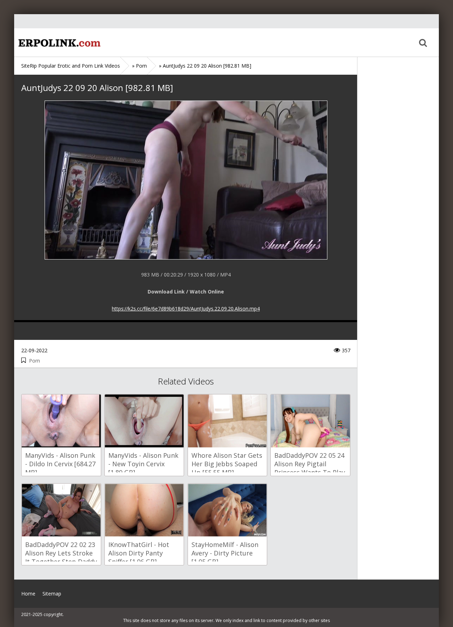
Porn (34, 360)
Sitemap (51, 593)
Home (58, 42)
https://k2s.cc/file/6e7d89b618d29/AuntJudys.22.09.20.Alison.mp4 (186, 308)
